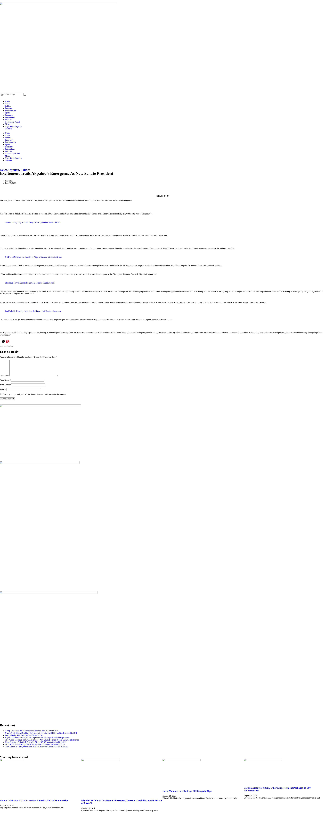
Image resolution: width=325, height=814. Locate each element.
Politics (8, 106)
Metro (7, 124)
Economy (9, 115)
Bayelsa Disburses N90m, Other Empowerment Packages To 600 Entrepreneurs (37, 737)
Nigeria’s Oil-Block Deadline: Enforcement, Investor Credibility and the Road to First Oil (41, 733)
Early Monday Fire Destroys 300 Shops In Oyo (24, 735)
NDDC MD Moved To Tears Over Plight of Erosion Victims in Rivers (33, 257)
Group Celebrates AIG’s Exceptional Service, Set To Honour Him (31, 731)
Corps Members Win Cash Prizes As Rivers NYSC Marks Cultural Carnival (35, 742)
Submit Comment (7, 399)
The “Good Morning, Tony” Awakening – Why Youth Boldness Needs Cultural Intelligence (42, 740)
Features (8, 120)
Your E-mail (5, 385)
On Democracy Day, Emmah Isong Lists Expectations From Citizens (32, 222)
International (10, 117)
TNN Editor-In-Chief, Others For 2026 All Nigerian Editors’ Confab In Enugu (36, 747)
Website (3, 389)
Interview (9, 108)
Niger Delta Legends (13, 126)
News (7, 104)
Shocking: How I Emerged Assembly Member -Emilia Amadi (29, 283)
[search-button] (25, 95)
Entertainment (10, 110)
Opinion (8, 129)
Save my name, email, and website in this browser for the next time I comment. (34, 394)
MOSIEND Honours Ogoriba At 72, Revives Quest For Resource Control (35, 744)
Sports (7, 113)
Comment (4, 376)
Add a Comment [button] (6, 346)
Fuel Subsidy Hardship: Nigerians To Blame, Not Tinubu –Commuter (33, 311)
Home (7, 101)
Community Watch (12, 122)
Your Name (5, 380)
